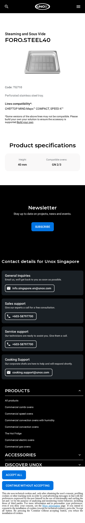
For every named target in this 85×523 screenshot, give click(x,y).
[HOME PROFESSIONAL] (42, 7)
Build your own (25, 122)
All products (11, 400)
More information (51, 505)
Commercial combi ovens (19, 407)
